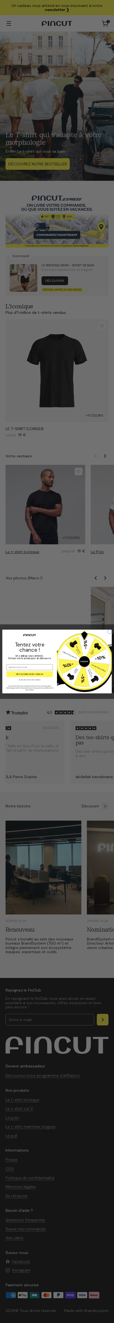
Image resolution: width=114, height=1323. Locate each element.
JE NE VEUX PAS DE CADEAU (30, 680)
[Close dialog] (110, 632)
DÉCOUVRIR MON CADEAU (29, 674)
